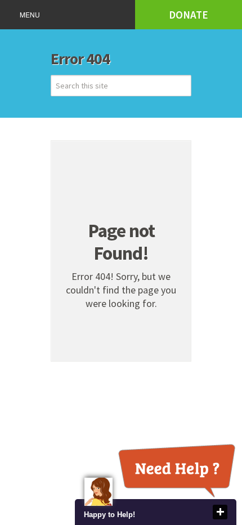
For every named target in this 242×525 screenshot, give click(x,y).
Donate (188, 14)
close (220, 512)
